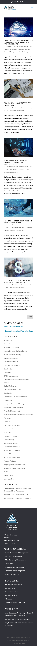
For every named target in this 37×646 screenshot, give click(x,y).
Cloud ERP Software (11, 362)
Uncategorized (9, 479)
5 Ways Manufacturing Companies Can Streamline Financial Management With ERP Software (18, 42)
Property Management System (14, 464)
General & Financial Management (16, 553)
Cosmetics (7, 372)
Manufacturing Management (15, 560)
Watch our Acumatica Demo (14, 327)
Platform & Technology (12, 457)
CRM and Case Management (15, 571)
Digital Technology (10, 386)
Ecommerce (8, 400)
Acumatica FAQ (10, 588)
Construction (8, 369)
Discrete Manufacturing (12, 389)
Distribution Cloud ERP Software (15, 397)
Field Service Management (14, 567)
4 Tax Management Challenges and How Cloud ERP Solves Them (17, 281)
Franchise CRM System (12, 425)
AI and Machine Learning (12, 354)
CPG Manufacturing (11, 376)
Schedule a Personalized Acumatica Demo (18, 331)
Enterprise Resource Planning (19, 49)
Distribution (8, 393)
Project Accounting (12, 574)
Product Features (10, 461)
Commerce (9, 563)
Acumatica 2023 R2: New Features (16, 494)
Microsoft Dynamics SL (12, 447)
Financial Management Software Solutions (18, 414)
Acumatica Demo (11, 595)
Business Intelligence (11, 358)
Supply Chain (8, 475)
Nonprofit (7, 454)
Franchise (7, 418)
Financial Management (11, 52)
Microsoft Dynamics (11, 443)
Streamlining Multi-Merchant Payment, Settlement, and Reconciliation (15, 162)
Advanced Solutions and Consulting (17, 46)
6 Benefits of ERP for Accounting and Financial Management (18, 221)
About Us (8, 599)
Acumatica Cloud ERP (25, 169)
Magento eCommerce (11, 436)
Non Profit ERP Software (12, 450)
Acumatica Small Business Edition (15, 351)
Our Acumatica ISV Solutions (15, 602)
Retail (6, 472)
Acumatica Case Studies (13, 584)
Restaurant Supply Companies (14, 468)
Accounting (14, 169)
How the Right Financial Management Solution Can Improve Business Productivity (18, 103)
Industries (7, 432)
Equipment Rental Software (13, 407)
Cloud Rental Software (12, 365)
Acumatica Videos (11, 592)
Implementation (9, 429)
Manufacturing (23, 52)
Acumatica (7, 344)
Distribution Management (14, 556)
